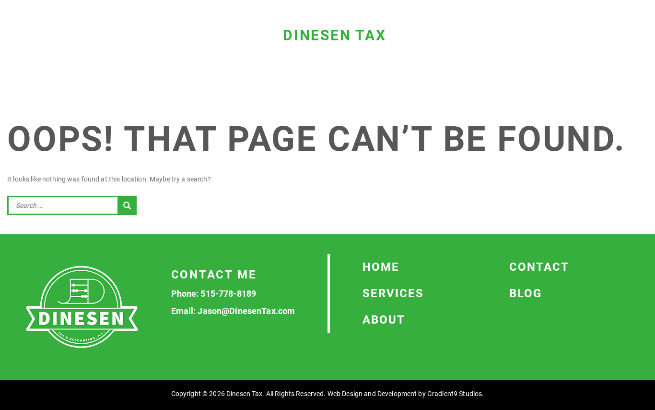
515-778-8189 (228, 294)
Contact (539, 267)
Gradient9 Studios (454, 394)
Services (393, 293)
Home (381, 267)
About (384, 319)
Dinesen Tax (334, 35)
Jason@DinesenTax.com (246, 311)
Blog (525, 293)
